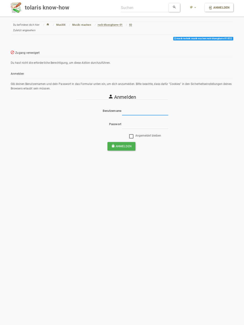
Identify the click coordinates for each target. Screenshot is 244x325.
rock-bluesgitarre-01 (110, 24)
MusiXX (61, 24)
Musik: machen (81, 24)
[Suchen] (174, 7)
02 (130, 24)
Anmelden (124, 146)
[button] (193, 7)
